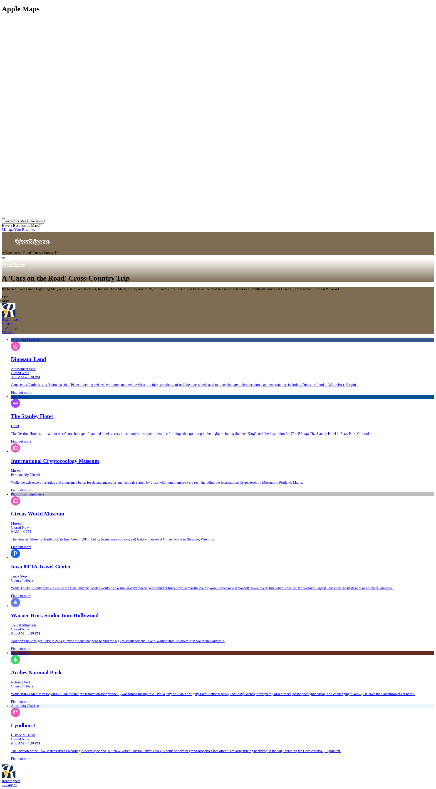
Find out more (21, 392)
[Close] (3, 258)
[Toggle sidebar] (3, 218)
